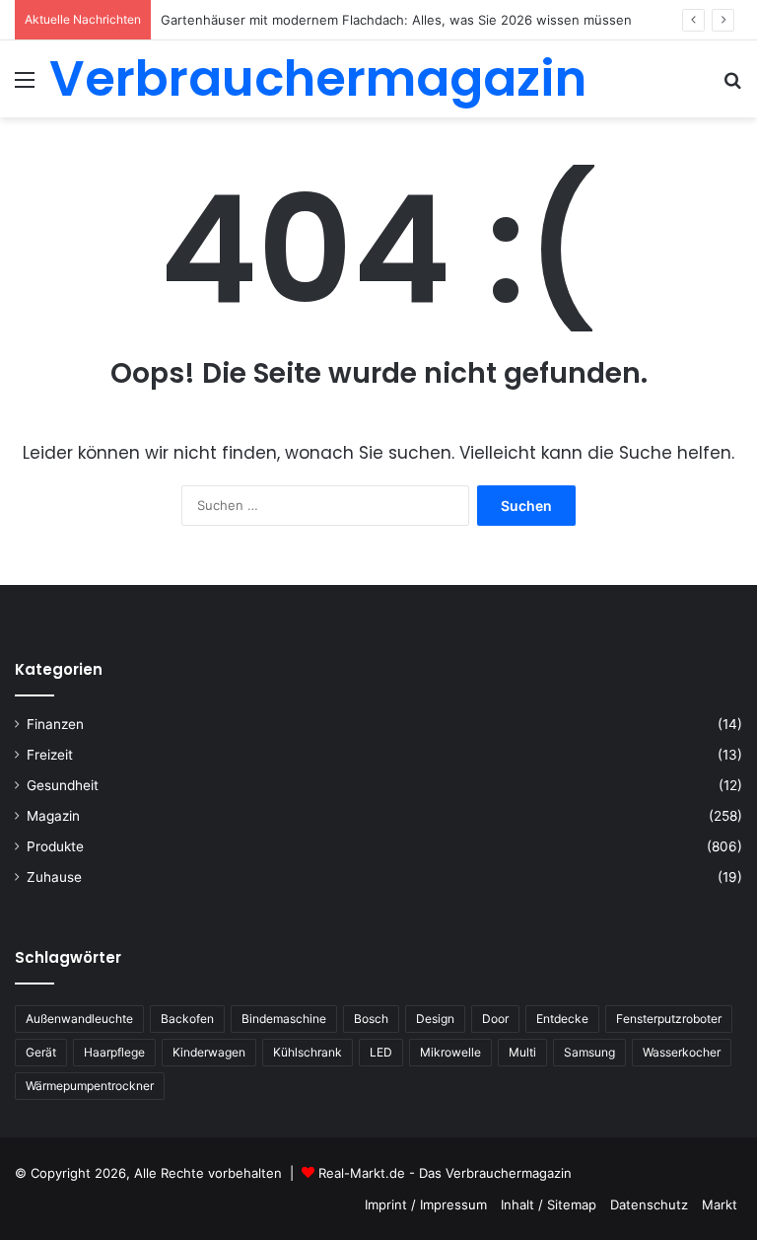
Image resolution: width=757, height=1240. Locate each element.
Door (495, 1018)
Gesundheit (63, 785)
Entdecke (562, 1018)
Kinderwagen (208, 1052)
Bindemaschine (283, 1018)
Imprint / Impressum (426, 1204)
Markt (719, 1204)
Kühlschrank (307, 1052)
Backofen (187, 1018)
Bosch (371, 1018)
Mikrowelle (450, 1052)
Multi (522, 1052)
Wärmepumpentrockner (90, 1085)
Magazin (53, 816)
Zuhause (54, 877)
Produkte (55, 846)
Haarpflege (114, 1052)
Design (435, 1018)
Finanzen (55, 724)
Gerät (41, 1052)
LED (381, 1052)
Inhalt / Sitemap (548, 1204)
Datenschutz (649, 1204)
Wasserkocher (682, 1052)
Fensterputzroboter (669, 1018)
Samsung (589, 1052)
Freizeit (50, 755)
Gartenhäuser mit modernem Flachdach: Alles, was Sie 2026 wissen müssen (396, 20)
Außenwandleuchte (79, 1018)
